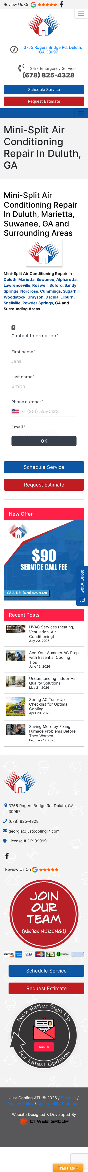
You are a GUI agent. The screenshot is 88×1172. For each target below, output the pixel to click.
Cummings (50, 291)
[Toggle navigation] (81, 14)
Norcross (29, 291)
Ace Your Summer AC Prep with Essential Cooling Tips (54, 659)
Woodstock (14, 297)
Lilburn (67, 297)
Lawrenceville (17, 285)
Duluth (10, 279)
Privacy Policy (20, 1103)
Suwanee (45, 279)
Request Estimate (44, 101)
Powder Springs (37, 302)
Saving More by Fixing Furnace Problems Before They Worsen (52, 733)
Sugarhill (71, 291)
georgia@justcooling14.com (34, 831)
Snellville (12, 302)
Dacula (51, 297)
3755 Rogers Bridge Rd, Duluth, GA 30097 (53, 49)
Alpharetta (66, 279)
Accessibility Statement (59, 1103)
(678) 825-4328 (48, 75)
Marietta (26, 279)
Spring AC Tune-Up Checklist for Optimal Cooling (48, 706)
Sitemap (68, 1097)
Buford (56, 285)
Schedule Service (44, 89)
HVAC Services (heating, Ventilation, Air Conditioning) (51, 633)
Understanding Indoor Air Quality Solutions (52, 682)
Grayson (35, 297)
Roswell (39, 285)
